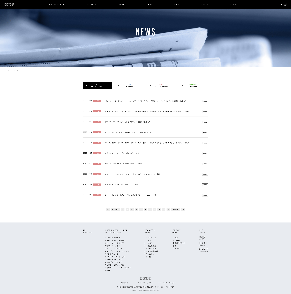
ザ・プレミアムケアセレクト (118, 251)
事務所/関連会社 (179, 243)
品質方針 (176, 248)
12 (164, 209)
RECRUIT (205, 4)
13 (168, 209)
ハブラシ (149, 240)
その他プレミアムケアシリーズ (119, 267)
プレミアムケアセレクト (116, 256)
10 (155, 209)
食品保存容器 (151, 248)
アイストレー (151, 254)
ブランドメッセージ (114, 237)
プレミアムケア (113, 254)
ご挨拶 (175, 237)
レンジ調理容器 (152, 251)
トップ (7, 70)
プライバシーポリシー (145, 283)
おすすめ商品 (151, 237)
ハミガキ (149, 243)
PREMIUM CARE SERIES (56, 4)
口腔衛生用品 (151, 246)
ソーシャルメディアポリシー (166, 283)
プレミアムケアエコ (114, 259)
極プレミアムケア (113, 246)
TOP (24, 4)
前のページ (115, 209)
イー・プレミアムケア (115, 243)
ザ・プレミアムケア (114, 248)
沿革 (174, 246)
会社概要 (176, 240)
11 (159, 209)
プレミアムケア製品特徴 (116, 240)
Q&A (108, 270)
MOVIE (176, 4)
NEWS (150, 4)
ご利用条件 (124, 283)
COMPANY (121, 4)
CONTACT (234, 4)
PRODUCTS (92, 4)
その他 (148, 256)
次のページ (175, 209)
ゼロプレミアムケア (114, 262)
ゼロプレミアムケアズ (115, 265)
